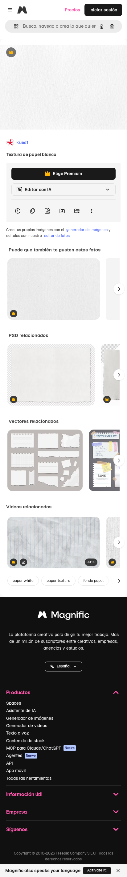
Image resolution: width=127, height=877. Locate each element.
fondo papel (93, 580)
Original (39, 53)
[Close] (118, 870)
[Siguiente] (119, 289)
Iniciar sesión (103, 10)
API (9, 763)
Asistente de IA (21, 710)
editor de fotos (57, 235)
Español (63, 666)
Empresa (16, 811)
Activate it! (97, 870)
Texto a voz (17, 733)
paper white (23, 580)
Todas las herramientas (28, 778)
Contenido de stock (25, 740)
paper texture (58, 580)
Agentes (21, 755)
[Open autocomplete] (13, 26)
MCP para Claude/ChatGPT (40, 748)
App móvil (16, 770)
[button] (63, 666)
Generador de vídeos (26, 725)
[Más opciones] (91, 211)
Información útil (24, 794)
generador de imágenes (87, 229)
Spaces (13, 703)
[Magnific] (63, 616)
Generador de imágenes (29, 718)
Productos (18, 692)
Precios (72, 10)
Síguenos (16, 829)
